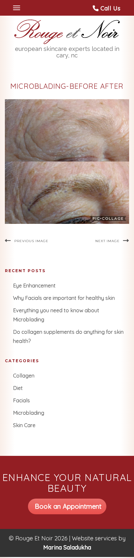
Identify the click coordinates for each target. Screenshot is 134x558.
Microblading (28, 413)
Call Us (109, 8)
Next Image (107, 241)
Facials (21, 400)
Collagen (23, 375)
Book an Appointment (67, 506)
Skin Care (24, 425)
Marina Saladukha (67, 547)
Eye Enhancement (34, 285)
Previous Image (31, 241)
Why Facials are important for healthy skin (64, 298)
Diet (18, 388)
